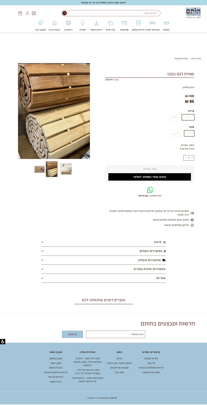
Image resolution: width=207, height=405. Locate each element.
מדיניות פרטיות (55, 377)
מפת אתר (119, 372)
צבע (191, 127)
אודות (119, 358)
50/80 (188, 117)
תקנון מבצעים (55, 358)
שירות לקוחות (151, 358)
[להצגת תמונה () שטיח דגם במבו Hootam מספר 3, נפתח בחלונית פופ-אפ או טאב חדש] (39, 169)
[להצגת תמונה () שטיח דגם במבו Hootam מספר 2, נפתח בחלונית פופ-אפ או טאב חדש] (51, 169)
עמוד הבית (196, 58)
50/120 (174, 117)
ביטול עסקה (56, 381)
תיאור (158, 242)
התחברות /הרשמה (151, 372)
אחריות (161, 278)
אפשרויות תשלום (151, 251)
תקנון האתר (55, 363)
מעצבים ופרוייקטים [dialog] (119, 367)
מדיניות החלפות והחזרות (56, 372)
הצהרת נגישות (56, 367)
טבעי (189, 133)
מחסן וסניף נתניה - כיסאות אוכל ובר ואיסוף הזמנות (87, 379)
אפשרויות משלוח (150, 260)
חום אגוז (176, 133)
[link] (33, 13)
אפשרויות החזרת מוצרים (150, 269)
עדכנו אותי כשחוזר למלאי (149, 177)
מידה (191, 111)
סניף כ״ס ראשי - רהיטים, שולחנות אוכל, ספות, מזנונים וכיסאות (88, 362)
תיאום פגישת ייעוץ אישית (119, 363)
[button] (64, 13)
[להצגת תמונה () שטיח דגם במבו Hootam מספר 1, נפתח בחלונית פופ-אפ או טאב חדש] (66, 169)
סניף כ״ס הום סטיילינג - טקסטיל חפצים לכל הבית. (87, 371)
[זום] (54, 111)
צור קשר (151, 363)
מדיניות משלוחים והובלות (151, 367)
